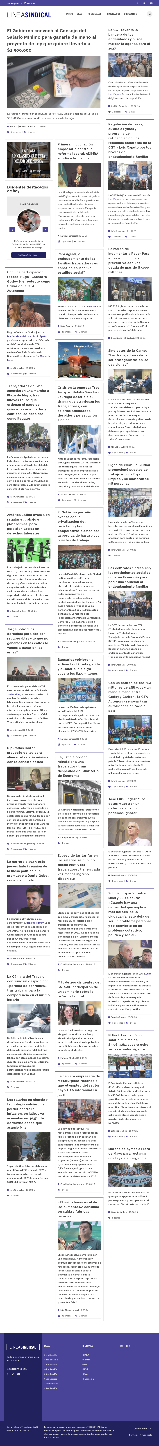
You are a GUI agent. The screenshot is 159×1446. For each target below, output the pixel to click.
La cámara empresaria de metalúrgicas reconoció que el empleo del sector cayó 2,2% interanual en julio (79, 1085)
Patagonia (88, 1378)
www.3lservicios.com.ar (18, 1430)
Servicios (134, 1434)
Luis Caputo (114, 94)
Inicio (69, 13)
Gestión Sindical (27, 126)
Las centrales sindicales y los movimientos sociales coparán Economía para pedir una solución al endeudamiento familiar (129, 577)
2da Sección (51, 1359)
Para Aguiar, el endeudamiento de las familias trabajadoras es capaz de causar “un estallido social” (78, 263)
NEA (85, 1364)
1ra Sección (51, 1355)
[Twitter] (145, 3)
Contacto (147, 1434)
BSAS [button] (79, 13)
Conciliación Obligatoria (123, 338)
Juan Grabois (29, 204)
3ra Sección (51, 1364)
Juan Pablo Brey (34, 922)
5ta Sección (51, 1374)
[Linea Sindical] (31, 14)
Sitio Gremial (117, 447)
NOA (85, 1369)
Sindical (14, 126)
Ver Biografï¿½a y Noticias (28, 255)
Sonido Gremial (67, 494)
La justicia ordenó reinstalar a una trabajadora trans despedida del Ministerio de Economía (78, 766)
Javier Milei (91, 306)
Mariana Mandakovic (19, 336)
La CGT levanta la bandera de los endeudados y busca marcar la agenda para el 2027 (129, 39)
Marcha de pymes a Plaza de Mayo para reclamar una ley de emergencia (129, 1153)
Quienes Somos (141, 1428)
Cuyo (85, 1374)
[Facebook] (139, 3)
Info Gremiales (118, 231)
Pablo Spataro (41, 336)
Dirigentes (130, 13)
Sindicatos (113, 13)
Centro (87, 1359)
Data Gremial (66, 326)
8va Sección (51, 1388)
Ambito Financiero (120, 106)
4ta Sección (51, 1369)
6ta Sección (51, 1378)
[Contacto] (151, 3)
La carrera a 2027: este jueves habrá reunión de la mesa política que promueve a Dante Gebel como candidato (27, 871)
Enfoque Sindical (68, 236)
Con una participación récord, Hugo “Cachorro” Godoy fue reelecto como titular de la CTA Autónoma (28, 281)
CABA (86, 1355)
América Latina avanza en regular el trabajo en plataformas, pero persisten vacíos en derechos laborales (28, 524)
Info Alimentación (69, 1310)
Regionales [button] (94, 13)
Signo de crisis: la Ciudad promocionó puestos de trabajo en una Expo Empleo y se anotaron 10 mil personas (129, 474)
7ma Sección (51, 1383)
